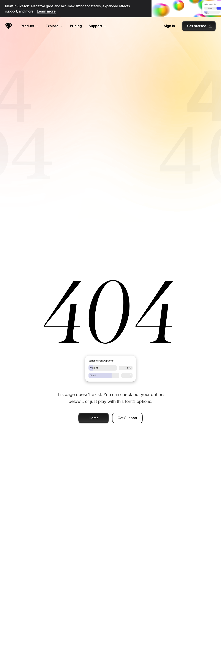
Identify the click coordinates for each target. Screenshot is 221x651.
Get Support (127, 418)
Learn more (46, 11)
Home (94, 418)
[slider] (102, 368)
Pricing (76, 26)
